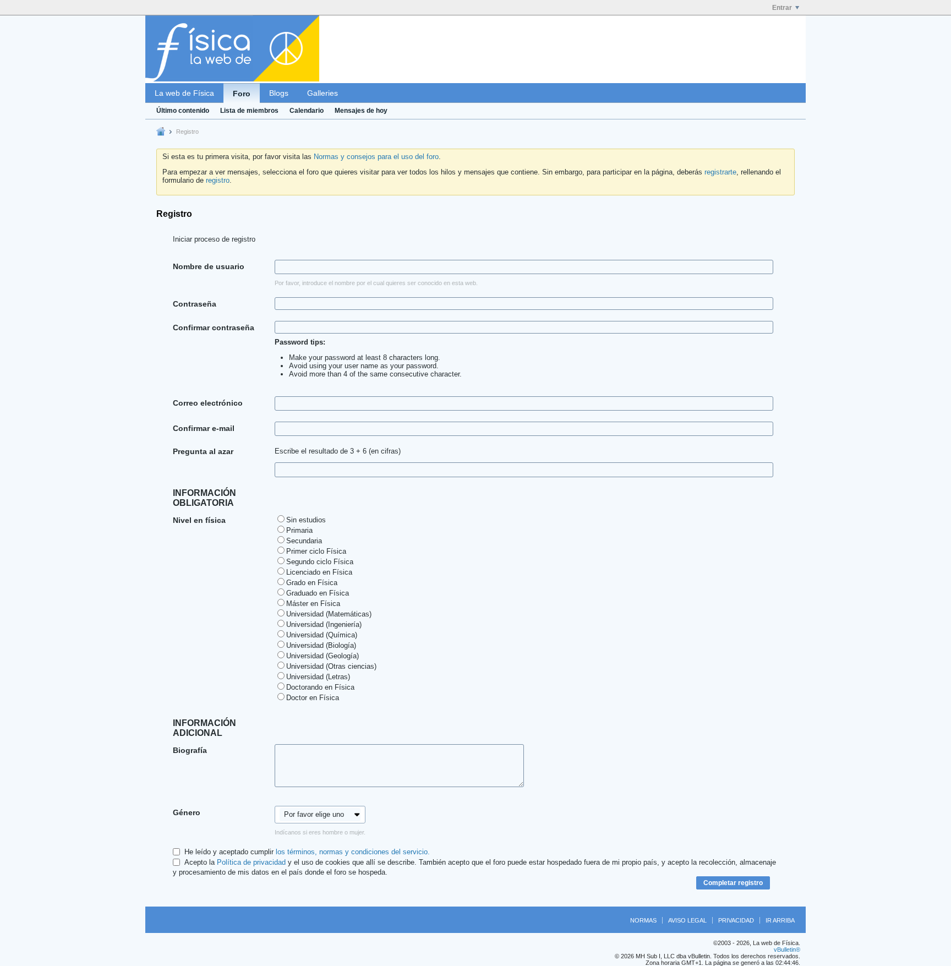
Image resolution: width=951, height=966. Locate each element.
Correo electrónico (208, 403)
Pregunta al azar (203, 451)
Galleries (322, 93)
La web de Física (184, 93)
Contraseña (194, 303)
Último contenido (182, 110)
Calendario (306, 110)
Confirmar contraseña (213, 327)
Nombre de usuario (208, 266)
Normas (643, 920)
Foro (241, 93)
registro (217, 180)
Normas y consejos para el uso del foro (376, 156)
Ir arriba (780, 920)
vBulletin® (787, 949)
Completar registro (733, 883)
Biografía (190, 750)
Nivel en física (199, 520)
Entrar (782, 8)
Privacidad (736, 920)
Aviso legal (687, 920)
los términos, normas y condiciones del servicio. (353, 852)
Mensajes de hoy (361, 110)
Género (186, 812)
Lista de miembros (249, 110)
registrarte (720, 172)
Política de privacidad (251, 862)
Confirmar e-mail (203, 428)
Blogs (278, 93)
